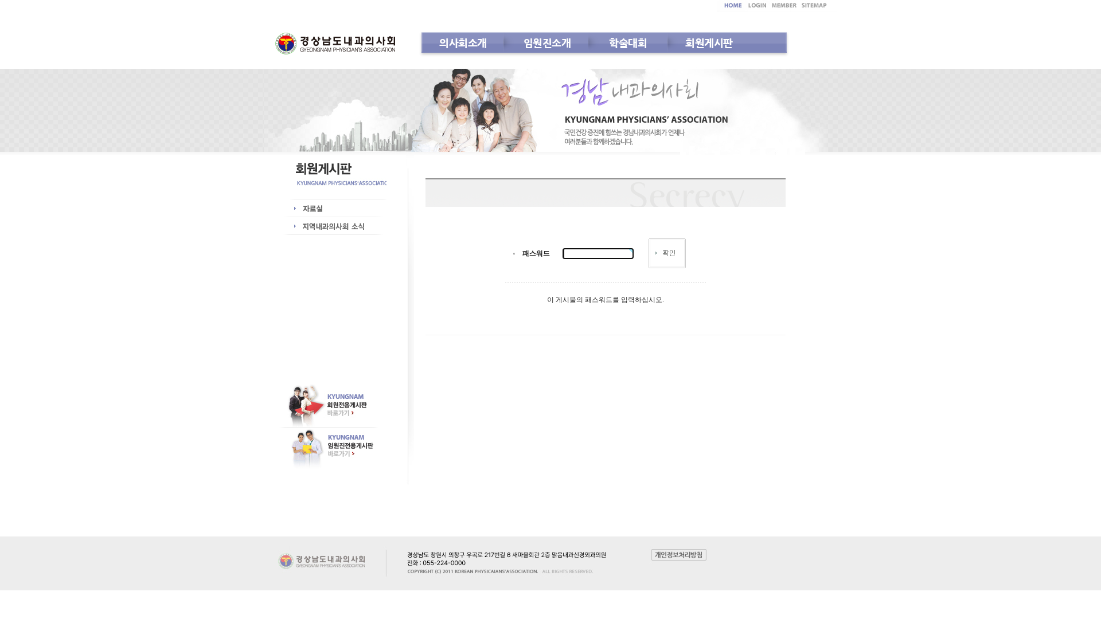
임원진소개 (547, 43)
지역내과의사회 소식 (336, 226)
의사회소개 (463, 43)
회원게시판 (709, 43)
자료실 (336, 208)
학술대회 (628, 43)
